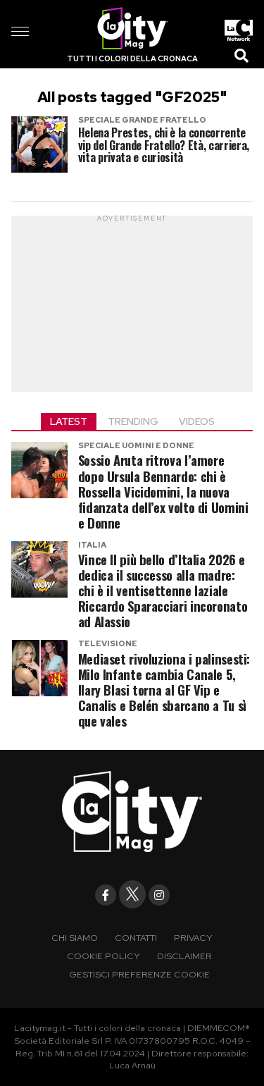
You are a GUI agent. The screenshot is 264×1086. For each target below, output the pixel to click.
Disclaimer (184, 956)
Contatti (136, 938)
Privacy (193, 938)
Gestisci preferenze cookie (139, 974)
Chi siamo (74, 938)
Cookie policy (103, 956)
